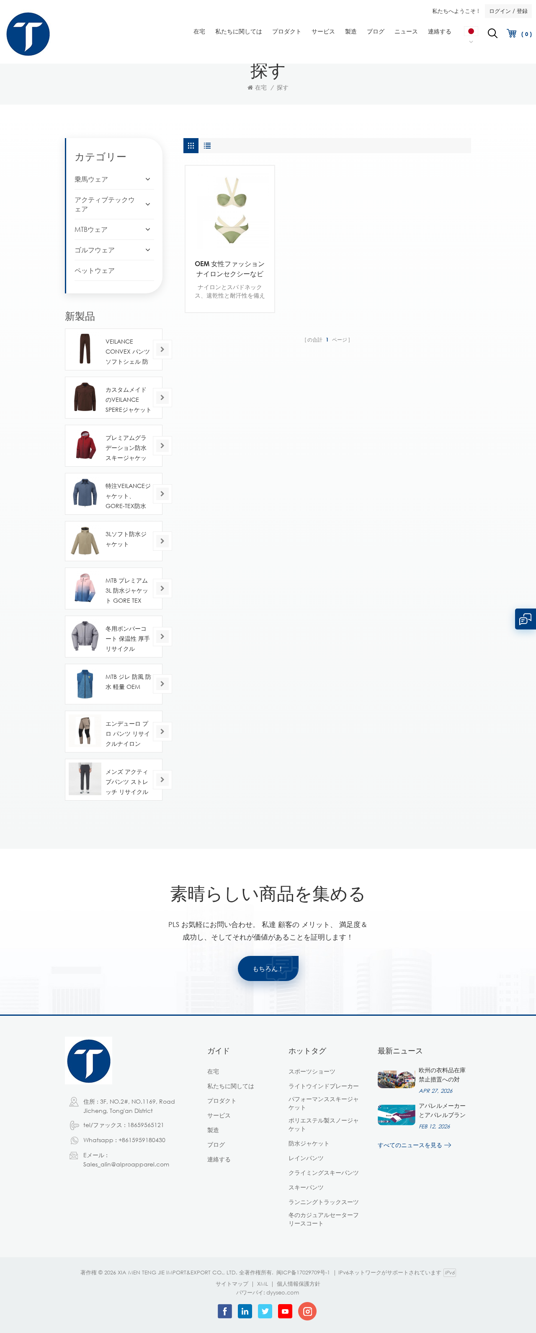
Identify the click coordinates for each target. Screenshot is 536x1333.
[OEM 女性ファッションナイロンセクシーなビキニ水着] (230, 210)
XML (262, 1283)
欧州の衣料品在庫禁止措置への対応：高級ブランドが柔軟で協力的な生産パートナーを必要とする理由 (442, 1075)
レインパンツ (306, 1157)
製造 (351, 31)
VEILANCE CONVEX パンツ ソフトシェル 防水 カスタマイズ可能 (128, 352)
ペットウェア (95, 270)
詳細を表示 (223, 241)
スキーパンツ (306, 1187)
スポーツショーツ (312, 1071)
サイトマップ (232, 1283)
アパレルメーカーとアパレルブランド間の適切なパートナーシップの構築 (442, 1111)
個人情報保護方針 (298, 1283)
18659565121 (145, 1124)
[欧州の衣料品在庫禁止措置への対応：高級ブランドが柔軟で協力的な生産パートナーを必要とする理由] (396, 1079)
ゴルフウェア (95, 250)
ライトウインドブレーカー (324, 1085)
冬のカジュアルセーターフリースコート (324, 1219)
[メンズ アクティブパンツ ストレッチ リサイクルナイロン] (85, 779)
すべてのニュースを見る (410, 1144)
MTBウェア (91, 229)
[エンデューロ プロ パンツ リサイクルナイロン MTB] (85, 730)
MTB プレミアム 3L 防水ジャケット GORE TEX (127, 590)
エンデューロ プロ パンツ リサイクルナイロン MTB (128, 734)
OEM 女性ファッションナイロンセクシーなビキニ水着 (230, 269)
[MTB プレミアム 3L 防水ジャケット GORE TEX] (85, 587)
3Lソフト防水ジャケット (126, 538)
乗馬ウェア (91, 179)
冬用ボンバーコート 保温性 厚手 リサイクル (128, 638)
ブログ (375, 31)
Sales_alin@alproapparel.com (126, 1164)
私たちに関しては (238, 31)
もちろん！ (268, 968)
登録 (522, 11)
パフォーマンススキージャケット (324, 1103)
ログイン (500, 11)
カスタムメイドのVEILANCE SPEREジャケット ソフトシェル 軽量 (129, 400)
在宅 (199, 31)
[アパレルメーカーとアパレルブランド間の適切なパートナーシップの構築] (396, 1114)
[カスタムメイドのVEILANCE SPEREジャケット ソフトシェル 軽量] (85, 396)
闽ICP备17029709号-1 (303, 1272)
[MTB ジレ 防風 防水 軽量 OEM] (85, 684)
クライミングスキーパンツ (324, 1172)
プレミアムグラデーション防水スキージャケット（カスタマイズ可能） (126, 448)
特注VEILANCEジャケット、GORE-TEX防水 (128, 495)
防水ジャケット (309, 1143)
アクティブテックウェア (105, 204)
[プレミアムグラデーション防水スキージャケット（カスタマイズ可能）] (85, 445)
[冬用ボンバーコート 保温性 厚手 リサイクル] (85, 635)
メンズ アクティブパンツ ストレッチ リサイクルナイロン (127, 782)
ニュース (406, 31)
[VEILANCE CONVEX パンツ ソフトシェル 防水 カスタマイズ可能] (85, 348)
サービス (323, 31)
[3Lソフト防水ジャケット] (85, 541)
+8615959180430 (142, 1139)
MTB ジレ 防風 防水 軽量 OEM (128, 681)
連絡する (439, 31)
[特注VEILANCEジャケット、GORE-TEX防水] (85, 493)
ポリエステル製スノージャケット (324, 1124)
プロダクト (287, 31)
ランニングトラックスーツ (324, 1201)
